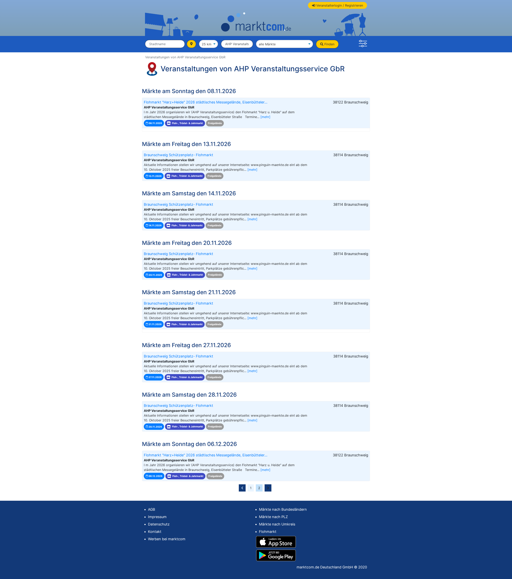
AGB (151, 509)
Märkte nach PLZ (273, 517)
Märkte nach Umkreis (277, 524)
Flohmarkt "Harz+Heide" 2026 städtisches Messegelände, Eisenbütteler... (205, 102)
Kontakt (154, 531)
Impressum (157, 517)
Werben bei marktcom (166, 539)
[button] (363, 44)
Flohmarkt (267, 531)
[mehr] (265, 117)
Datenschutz (159, 524)
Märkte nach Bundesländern (283, 509)
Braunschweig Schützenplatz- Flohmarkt (178, 155)
